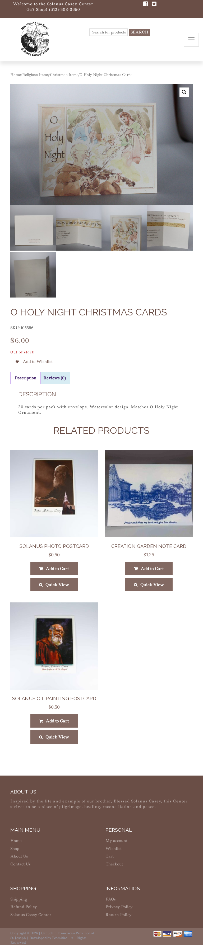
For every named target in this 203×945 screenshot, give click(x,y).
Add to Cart (57, 568)
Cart (109, 856)
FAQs (110, 899)
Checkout (114, 864)
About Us (19, 856)
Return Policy (118, 914)
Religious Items (35, 74)
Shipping (18, 899)
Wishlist (113, 848)
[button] (184, 92)
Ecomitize (59, 938)
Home (15, 74)
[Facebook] (145, 4)
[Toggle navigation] (191, 40)
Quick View (57, 584)
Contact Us (20, 864)
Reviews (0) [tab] (54, 378)
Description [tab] (25, 378)
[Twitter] (154, 4)
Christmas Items (64, 74)
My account (116, 840)
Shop (14, 848)
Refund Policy (23, 906)
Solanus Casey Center (30, 914)
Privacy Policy (119, 906)
